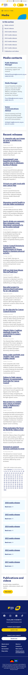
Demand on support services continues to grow (13, 448)
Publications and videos (12, 51)
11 (8, 471)
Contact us (19, 646)
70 (17, 482)
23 (13, 473)
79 (17, 484)
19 (5, 473)
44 (19, 476)
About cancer (5, 644)
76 (11, 484)
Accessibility (17, 1)
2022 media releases (12, 550)
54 (22, 478)
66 (9, 482)
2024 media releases (12, 526)
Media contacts (9, 25)
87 (15, 486)
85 (11, 486)
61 (17, 480)
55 (4, 480)
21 (9, 473)
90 (22, 486)
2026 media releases (12, 503)
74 (6, 484)
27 (22, 473)
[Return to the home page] (4, 6)
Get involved (5, 648)
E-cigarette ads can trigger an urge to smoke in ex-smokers (14, 140)
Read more (8, 507)
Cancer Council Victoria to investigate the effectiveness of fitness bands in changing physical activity (13, 249)
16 (19, 471)
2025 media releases (12, 514)
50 (13, 478)
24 (16, 473)
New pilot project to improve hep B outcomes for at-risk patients (13, 289)
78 (15, 484)
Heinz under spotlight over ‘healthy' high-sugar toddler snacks (13, 356)
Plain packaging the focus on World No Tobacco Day (13, 429)
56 (6, 480)
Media (11, 10)
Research (4, 646)
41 (13, 476)
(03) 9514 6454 (9, 124)
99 (22, 488)
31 (11, 475)
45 (22, 476)
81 (22, 484)
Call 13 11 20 (14, 630)
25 (18, 473)
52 (17, 478)
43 (17, 476)
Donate (21, 5)
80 (19, 484)
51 (15, 478)
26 (20, 473)
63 (22, 480)
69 (15, 482)
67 (11, 482)
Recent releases (9, 28)
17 (21, 471)
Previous (9, 469)
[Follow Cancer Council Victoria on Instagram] (11, 616)
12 (10, 471)
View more (8, 592)
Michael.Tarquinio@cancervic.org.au (15, 74)
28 (4, 475)
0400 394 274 (9, 100)
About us (10, 1)
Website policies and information (20, 651)
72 (22, 482)
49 (11, 478)
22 (11, 473)
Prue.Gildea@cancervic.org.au (14, 98)
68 (13, 482)
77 (13, 484)
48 (9, 478)
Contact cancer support (14, 626)
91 (4, 488)
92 (6, 488)
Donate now (14, 638)
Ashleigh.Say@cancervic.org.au (14, 122)
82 (4, 486)
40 (11, 476)
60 (15, 480)
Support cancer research (14, 635)
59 (13, 480)
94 (11, 488)
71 (19, 482)
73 (4, 484)
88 (17, 486)
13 (12, 471)
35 (19, 475)
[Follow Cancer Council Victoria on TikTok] (23, 616)
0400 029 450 (9, 76)
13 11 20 (14, 5)
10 (6, 471)
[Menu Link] (26, 5)
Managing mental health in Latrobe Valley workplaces (14, 203)
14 (14, 471)
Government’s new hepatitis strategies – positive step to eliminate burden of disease (13, 162)
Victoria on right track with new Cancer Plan (14, 184)
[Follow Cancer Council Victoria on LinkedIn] (17, 616)
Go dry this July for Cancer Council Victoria (13, 310)
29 (6, 475)
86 (13, 486)
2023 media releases (12, 538)
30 (9, 475)
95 (13, 488)
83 (6, 486)
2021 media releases (12, 562)
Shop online (5, 651)
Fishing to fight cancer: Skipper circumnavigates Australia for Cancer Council (13, 380)
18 (23, 471)
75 (9, 484)
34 (17, 475)
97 (17, 488)
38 (6, 476)
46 (4, 478)
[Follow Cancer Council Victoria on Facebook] (5, 616)
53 (19, 478)
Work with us (19, 648)
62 (19, 480)
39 (9, 476)
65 (6, 482)
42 (15, 476)
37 (4, 476)
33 (15, 475)
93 (9, 488)
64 (4, 482)
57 (9, 480)
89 (19, 486)
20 (7, 473)
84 (9, 486)
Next (5, 490)
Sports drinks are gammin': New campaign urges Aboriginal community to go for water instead (14, 224)
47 (6, 478)
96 (15, 488)
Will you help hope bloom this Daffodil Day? (13, 271)
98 (19, 488)
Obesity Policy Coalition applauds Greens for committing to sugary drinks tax (12, 333)
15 (17, 471)
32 (13, 475)
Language (24, 1)
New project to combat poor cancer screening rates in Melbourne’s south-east (12, 404)
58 (11, 480)
